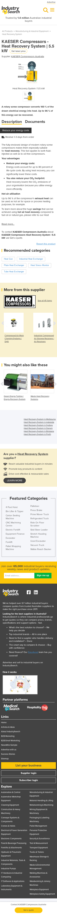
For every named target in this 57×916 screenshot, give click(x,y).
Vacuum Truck (37, 545)
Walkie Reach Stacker (40, 549)
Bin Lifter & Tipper (14, 511)
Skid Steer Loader (39, 529)
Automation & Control (10, 792)
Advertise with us (8, 749)
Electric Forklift (13, 529)
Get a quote (28, 910)
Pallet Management (38, 826)
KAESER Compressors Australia (27, 56)
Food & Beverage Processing (13, 843)
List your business (28, 765)
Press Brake (36, 510)
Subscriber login (28, 780)
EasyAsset (33, 652)
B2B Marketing (7, 736)
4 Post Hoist (12, 507)
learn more (14, 480)
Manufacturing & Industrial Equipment (32, 31)
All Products (7, 31)
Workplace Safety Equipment (42, 894)
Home (3, 722)
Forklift (9, 542)
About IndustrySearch (10, 731)
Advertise (51, 2)
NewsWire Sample (9, 745)
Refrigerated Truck (39, 518)
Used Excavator (38, 541)
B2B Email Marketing (10, 740)
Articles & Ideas (8, 727)
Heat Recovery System (12, 34)
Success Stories (8, 754)
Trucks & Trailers (37, 852)
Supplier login (28, 773)
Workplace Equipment (39, 889)
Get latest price (18, 50)
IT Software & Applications (12, 881)
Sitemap (5, 758)
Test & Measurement (39, 843)
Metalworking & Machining (41, 805)
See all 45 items (45, 300)
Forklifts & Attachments (11, 847)
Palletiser (34, 506)
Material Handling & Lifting (41, 800)
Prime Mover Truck (39, 514)
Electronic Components (11, 838)
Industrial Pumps (8, 868)
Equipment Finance (15, 534)
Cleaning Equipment (10, 805)
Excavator (10, 538)
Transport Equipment (39, 847)
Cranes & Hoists (8, 826)
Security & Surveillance (40, 838)
